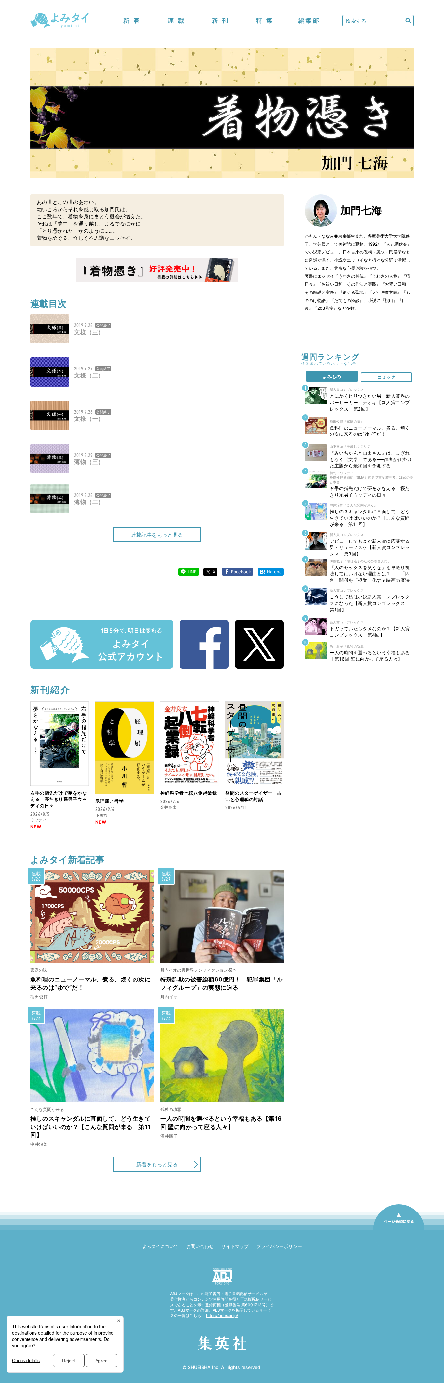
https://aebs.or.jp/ (222, 1315)
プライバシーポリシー (279, 1246)
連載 (175, 20)
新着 (131, 20)
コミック (386, 377)
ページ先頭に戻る (398, 1230)
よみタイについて (160, 1246)
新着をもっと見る (157, 1164)
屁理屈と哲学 (109, 801)
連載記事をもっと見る (157, 534)
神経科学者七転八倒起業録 (188, 793)
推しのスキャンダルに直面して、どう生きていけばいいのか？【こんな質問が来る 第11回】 (90, 1126)
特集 (264, 20)
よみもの (332, 376)
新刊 (220, 20)
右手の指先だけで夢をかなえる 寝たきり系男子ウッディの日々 (58, 799)
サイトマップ (235, 1246)
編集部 (308, 20)
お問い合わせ (200, 1246)
